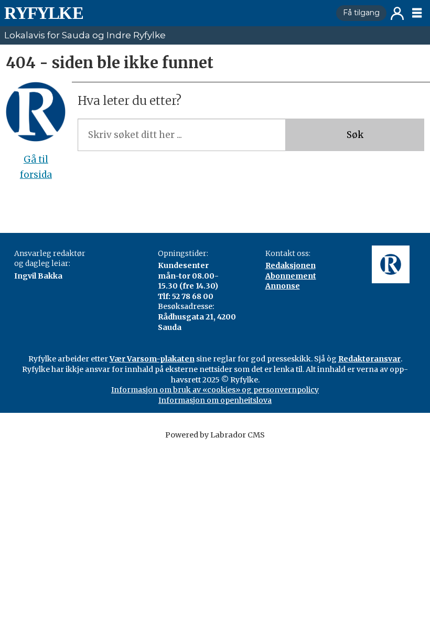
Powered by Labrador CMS (215, 435)
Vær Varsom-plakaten (152, 359)
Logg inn (397, 13)
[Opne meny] (417, 13)
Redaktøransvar (369, 359)
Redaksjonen (290, 265)
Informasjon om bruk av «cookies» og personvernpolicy (215, 389)
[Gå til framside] (166, 13)
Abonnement (290, 276)
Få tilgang (361, 12)
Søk (355, 135)
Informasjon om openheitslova (215, 400)
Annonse (282, 286)
